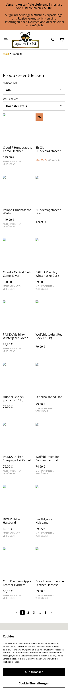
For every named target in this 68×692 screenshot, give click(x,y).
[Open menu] (6, 40)
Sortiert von (10, 99)
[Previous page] (17, 612)
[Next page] (51, 612)
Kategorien (10, 83)
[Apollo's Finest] (25, 40)
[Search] (53, 40)
